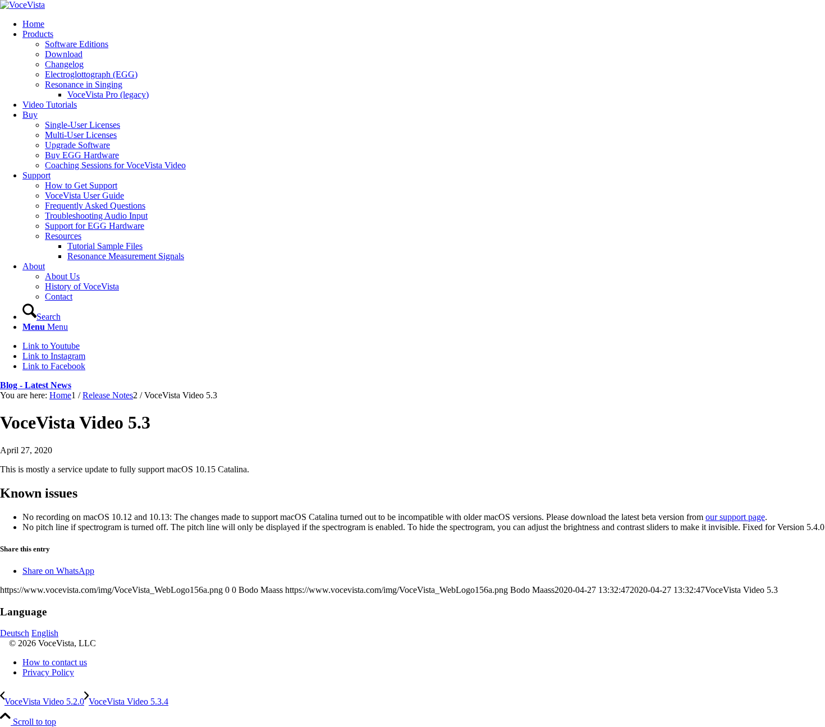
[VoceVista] (22, 5)
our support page (735, 517)
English (44, 633)
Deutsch (14, 633)
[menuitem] (423, 24)
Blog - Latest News (35, 385)
